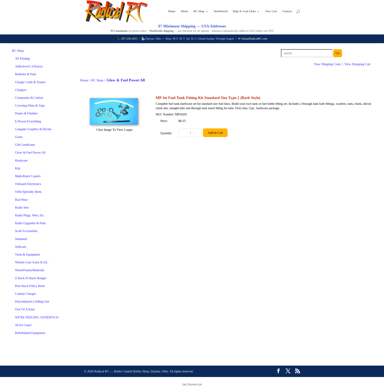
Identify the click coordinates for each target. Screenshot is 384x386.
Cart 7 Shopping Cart (192, 384)
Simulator (21, 239)
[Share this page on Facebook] (278, 371)
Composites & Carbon (29, 97)
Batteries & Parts (25, 74)
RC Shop (198, 11)
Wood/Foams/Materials (29, 270)
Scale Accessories (26, 231)
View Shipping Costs (327, 64)
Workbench (221, 11)
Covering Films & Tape (30, 105)
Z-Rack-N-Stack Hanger (30, 278)
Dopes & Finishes (26, 113)
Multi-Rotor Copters (28, 176)
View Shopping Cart (357, 64)
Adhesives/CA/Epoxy (29, 66)
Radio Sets (22, 207)
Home (171, 11)
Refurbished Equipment (30, 333)
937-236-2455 (129, 38)
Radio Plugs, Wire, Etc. (30, 215)
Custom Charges (25, 293)
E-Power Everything (28, 121)
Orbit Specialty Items (28, 191)
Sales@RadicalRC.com (254, 38)
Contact (287, 11)
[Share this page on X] (288, 371)
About (184, 11)
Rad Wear (21, 199)
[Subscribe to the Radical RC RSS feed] (297, 371)
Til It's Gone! (23, 325)
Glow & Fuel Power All (30, 152)
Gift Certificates (25, 144)
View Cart (271, 11)
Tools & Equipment (27, 254)
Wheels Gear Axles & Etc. (31, 262)
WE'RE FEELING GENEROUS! (37, 317)
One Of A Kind (25, 309)
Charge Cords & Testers (30, 82)
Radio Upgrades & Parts (30, 223)
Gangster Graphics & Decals (33, 129)
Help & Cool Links (244, 11)
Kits (17, 168)
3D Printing (22, 58)
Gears (18, 137)
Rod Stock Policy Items (30, 286)
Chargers (20, 90)
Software (20, 246)
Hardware (21, 160)
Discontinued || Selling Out (32, 301)
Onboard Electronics (28, 184)
